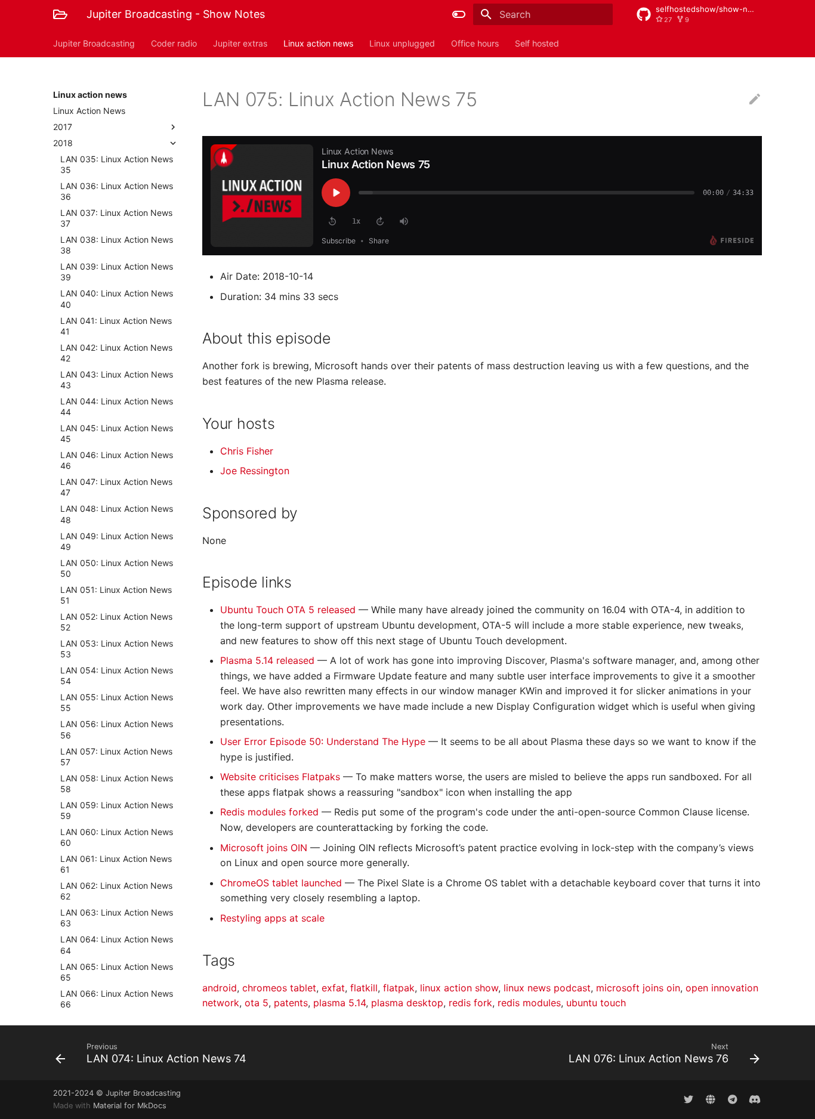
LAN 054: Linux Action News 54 (116, 675)
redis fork (470, 1003)
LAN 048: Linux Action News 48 (116, 513)
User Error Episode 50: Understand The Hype (324, 741)
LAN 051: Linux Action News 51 (116, 595)
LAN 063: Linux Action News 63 (116, 917)
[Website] (710, 1099)
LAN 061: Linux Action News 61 (116, 864)
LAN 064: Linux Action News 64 (116, 944)
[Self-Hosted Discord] (754, 1099)
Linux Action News (89, 111)
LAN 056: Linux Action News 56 (116, 729)
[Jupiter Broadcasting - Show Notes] (60, 14)
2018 (63, 143)
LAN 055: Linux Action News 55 (116, 702)
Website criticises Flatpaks (281, 777)
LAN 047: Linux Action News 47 (116, 487)
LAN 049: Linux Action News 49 (116, 541)
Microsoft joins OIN (265, 848)
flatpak (399, 988)
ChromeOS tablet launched (282, 883)
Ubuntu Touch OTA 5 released (289, 610)
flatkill (364, 988)
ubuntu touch (596, 1003)
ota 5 (256, 1003)
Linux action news (318, 43)
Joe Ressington (254, 471)
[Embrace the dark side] (459, 14)
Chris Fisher (246, 451)
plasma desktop (407, 1003)
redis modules (529, 1003)
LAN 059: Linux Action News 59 (116, 810)
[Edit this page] (755, 99)
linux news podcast (547, 988)
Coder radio (174, 43)
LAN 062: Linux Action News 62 (116, 890)
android (219, 988)
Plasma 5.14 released (268, 660)
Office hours (475, 43)
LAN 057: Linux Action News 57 (116, 756)
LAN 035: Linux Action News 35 (116, 164)
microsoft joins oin (638, 988)
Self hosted (537, 43)
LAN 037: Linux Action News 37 (116, 218)
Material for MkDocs (129, 1105)
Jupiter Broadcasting (94, 43)
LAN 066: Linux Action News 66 (116, 998)
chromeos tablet (279, 988)
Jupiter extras (240, 43)
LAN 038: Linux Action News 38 (116, 244)
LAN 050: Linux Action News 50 (116, 568)
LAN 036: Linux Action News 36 (116, 191)
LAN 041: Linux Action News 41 (116, 326)
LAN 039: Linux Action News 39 (116, 271)
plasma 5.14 (339, 1003)
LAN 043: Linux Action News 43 (116, 379)
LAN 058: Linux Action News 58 (116, 783)
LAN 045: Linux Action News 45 (116, 433)
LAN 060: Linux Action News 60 (116, 837)
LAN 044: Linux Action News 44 (116, 406)
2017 (62, 127)
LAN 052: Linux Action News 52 (116, 621)
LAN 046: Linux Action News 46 (116, 460)
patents (291, 1003)
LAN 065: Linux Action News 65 (116, 972)
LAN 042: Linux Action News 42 (116, 352)
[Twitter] (688, 1099)
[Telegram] (732, 1099)
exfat (333, 988)
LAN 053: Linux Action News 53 (116, 648)
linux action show (459, 988)
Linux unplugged (402, 43)
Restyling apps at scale (272, 918)
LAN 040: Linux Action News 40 (116, 298)
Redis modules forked (271, 812)
